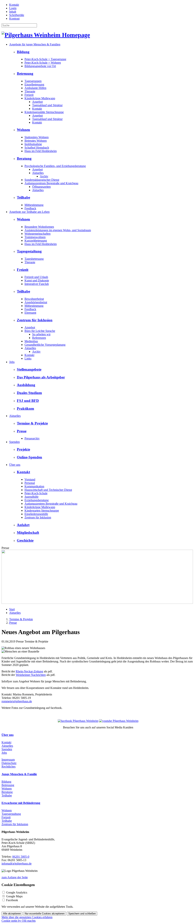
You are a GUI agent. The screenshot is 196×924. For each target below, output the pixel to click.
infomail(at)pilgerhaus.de (17, 863)
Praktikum (25, 408)
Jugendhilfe (31, 496)
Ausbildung (26, 385)
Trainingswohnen (35, 237)
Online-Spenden (29, 457)
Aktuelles (38, 172)
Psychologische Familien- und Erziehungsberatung (55, 166)
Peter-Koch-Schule (35, 493)
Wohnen (23, 130)
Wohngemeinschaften (37, 233)
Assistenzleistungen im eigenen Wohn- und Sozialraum (57, 230)
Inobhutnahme (33, 144)
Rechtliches (9, 766)
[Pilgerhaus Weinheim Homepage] (46, 34)
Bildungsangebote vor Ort (40, 66)
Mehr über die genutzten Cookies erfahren (27, 917)
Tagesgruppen (33, 81)
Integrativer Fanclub (36, 284)
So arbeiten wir (41, 334)
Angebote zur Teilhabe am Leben (29, 211)
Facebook (12, 900)
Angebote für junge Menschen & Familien (34, 44)
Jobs (12, 362)
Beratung (24, 158)
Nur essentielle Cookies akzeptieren (45, 913)
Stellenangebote (29, 369)
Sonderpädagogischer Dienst (41, 179)
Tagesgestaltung (29, 251)
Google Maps (14, 896)
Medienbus (31, 341)
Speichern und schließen (82, 913)
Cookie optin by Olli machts (19, 920)
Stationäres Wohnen (36, 137)
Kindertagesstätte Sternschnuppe (44, 112)
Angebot (37, 101)
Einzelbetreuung (34, 84)
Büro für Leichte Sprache (39, 330)
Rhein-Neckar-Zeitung (29, 671)
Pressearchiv (32, 438)
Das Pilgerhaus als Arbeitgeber (41, 377)
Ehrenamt (30, 312)
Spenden (14, 441)
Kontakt (14, 4)
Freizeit (28, 94)
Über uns (14, 464)
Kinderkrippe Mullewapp (39, 98)
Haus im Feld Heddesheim (40, 151)
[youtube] (118, 720)
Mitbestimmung (33, 205)
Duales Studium (29, 393)
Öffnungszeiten (41, 186)
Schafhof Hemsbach (36, 147)
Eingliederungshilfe (36, 514)
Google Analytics (16, 892)
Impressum (8, 759)
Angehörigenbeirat (35, 302)
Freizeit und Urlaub (36, 277)
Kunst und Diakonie (36, 280)
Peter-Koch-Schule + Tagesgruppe (45, 59)
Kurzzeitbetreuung (35, 240)
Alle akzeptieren (12, 913)
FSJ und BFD (28, 401)
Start (12, 609)
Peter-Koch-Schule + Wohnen (42, 62)
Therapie (29, 91)
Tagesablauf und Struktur (47, 105)
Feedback (30, 208)
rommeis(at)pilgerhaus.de (17, 701)
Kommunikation (34, 486)
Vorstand (29, 479)
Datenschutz (9, 763)
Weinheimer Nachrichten (31, 674)
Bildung (23, 52)
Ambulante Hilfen (35, 88)
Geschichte (25, 540)
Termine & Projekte (32, 423)
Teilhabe (23, 197)
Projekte (23, 449)
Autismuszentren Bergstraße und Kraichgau (50, 503)
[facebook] (78, 720)
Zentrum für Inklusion (34, 320)
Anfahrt (23, 525)
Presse (21, 431)
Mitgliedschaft (28, 533)
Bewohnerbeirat (34, 298)
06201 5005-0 (20, 856)
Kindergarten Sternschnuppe (41, 510)
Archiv (44, 176)
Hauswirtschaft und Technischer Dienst (48, 489)
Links (27, 358)
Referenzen (39, 337)
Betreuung (25, 74)
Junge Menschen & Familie (19, 774)
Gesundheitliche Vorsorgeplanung (44, 344)
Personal (29, 483)
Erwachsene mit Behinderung (21, 803)
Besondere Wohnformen (39, 226)
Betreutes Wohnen (35, 140)
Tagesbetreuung (34, 258)
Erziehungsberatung (36, 500)
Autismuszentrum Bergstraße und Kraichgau (51, 183)
